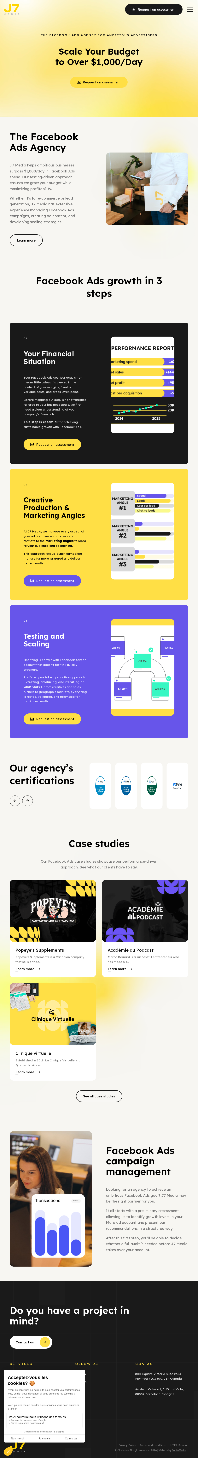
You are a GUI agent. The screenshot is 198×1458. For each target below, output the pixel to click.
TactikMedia (179, 1450)
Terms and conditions (153, 1445)
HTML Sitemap (179, 1445)
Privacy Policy (127, 1445)
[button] (190, 9)
